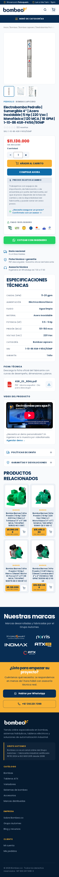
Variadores (10, 784)
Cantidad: (12, 148)
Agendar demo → (16, 440)
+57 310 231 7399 (31, 703)
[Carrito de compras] (53, 10)
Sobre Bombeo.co (13, 817)
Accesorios (10, 795)
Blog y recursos (12, 828)
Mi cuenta (9, 845)
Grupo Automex (12, 823)
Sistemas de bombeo (16, 789)
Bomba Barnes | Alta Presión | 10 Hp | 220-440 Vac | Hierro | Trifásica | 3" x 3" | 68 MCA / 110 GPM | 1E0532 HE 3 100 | (16, 519)
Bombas (13, 27)
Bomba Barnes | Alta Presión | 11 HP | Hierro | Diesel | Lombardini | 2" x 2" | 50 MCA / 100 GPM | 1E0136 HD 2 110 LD (43, 574)
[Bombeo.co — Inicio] (14, 9)
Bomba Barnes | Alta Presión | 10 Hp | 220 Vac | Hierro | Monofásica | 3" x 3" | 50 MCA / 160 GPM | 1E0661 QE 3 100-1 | (43, 519)
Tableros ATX (11, 778)
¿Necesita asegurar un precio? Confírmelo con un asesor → (28, 211)
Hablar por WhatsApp (31, 693)
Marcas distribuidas (14, 801)
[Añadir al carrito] (24, 532)
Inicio (6, 27)
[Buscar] (45, 9)
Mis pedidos (10, 851)
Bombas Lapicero (26, 27)
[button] (9, 91)
